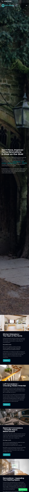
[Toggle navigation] (26, 5)
